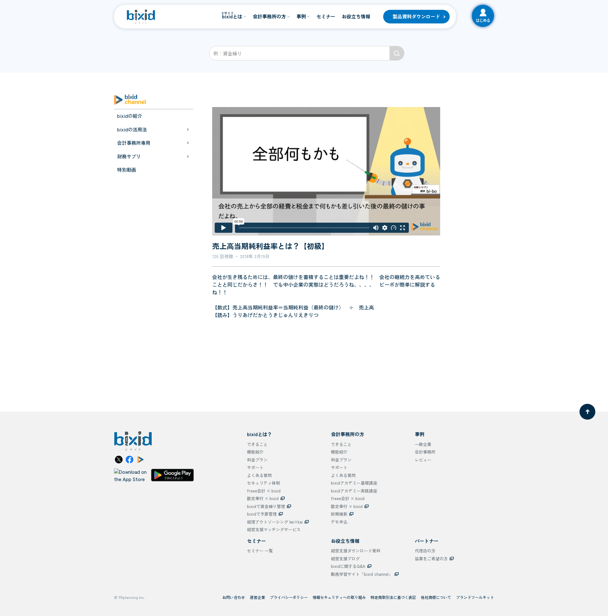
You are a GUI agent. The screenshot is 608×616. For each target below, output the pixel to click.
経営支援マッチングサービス (274, 529)
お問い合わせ (233, 597)
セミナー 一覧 (260, 551)
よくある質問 (259, 475)
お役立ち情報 (356, 16)
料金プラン (257, 460)
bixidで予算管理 (262, 514)
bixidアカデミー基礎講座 (354, 483)
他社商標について (436, 597)
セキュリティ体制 (263, 483)
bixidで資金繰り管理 (266, 506)
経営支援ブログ (345, 559)
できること (257, 444)
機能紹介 (255, 452)
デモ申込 (339, 522)
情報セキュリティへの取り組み (339, 597)
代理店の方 (425, 551)
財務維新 (339, 514)
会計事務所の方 (269, 16)
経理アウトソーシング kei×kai (275, 522)
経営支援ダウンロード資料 (355, 551)
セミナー (325, 16)
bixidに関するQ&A (348, 566)
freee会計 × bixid (264, 491)
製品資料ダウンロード (416, 16)
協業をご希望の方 (431, 559)
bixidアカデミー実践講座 (354, 491)
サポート (255, 467)
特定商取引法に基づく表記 (393, 597)
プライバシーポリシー (289, 597)
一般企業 (423, 444)
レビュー (423, 460)
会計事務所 (425, 452)
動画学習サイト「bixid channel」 (362, 574)
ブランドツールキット (475, 597)
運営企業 (257, 597)
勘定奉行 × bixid (263, 498)
